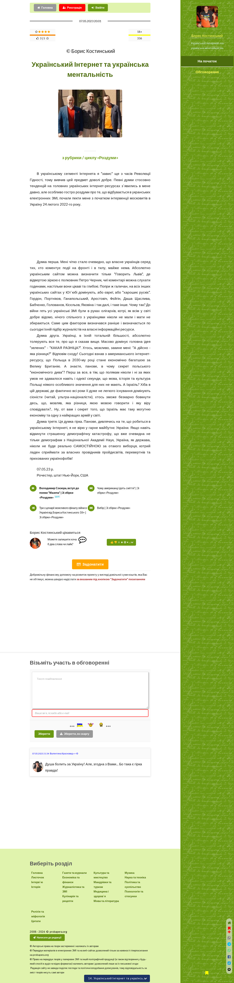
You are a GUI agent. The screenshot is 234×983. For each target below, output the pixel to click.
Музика (129, 872)
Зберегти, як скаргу (76, 733)
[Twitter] (229, 963)
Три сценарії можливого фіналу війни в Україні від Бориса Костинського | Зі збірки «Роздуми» (63, 512)
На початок (207, 61)
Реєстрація (74, 7)
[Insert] (79, 725)
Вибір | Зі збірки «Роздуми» (113, 507)
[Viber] (229, 938)
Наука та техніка (135, 877)
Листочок (37, 877)
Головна (47, 7)
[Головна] (229, 923)
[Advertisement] (90, 233)
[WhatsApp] (229, 950)
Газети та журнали (74, 872)
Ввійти (99, 7)
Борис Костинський (207, 36)
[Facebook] (229, 957)
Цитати (36, 921)
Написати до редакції (49, 937)
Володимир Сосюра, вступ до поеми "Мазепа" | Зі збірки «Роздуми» (59, 493)
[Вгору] (229, 969)
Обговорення (207, 72)
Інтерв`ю (37, 882)
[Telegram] (229, 944)
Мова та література (106, 901)
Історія (35, 886)
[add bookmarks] (229, 929)
